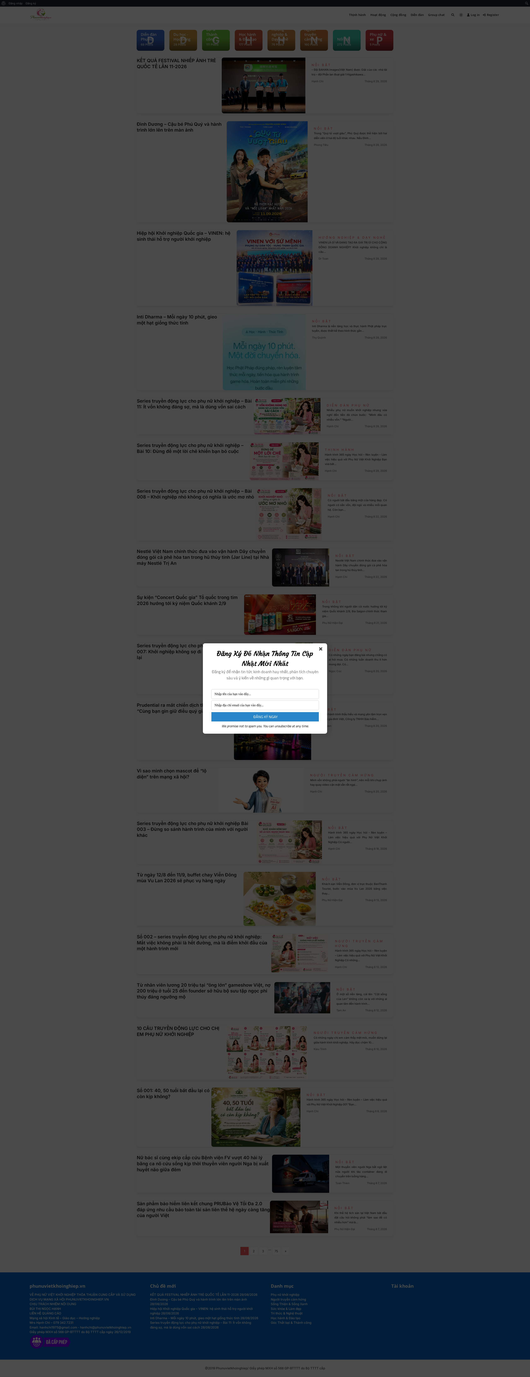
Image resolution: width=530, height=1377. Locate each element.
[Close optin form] (321, 649)
